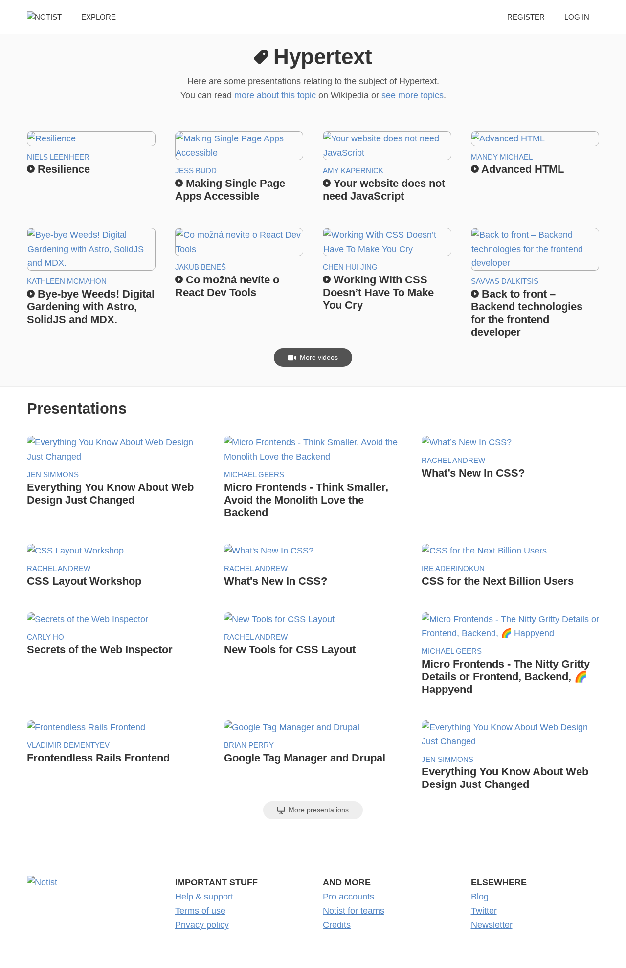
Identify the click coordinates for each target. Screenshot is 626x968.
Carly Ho (45, 637)
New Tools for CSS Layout (290, 650)
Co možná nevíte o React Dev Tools (227, 286)
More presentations (318, 810)
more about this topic (275, 95)
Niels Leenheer (58, 157)
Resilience (62, 169)
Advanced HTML (521, 169)
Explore (98, 17)
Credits (337, 925)
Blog (480, 896)
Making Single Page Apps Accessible (230, 189)
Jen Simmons (53, 474)
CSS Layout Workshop (84, 581)
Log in (576, 17)
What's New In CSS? (275, 581)
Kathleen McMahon (67, 281)
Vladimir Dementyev (68, 745)
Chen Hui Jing (350, 267)
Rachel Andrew (453, 460)
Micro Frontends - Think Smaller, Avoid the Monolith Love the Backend (306, 500)
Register (526, 17)
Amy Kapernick (353, 170)
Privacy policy (202, 925)
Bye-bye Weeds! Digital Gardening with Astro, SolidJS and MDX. (91, 306)
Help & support (204, 896)
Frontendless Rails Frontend (98, 758)
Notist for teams (353, 911)
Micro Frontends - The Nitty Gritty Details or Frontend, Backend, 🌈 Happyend (506, 676)
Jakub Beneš (200, 267)
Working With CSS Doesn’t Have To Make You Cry (378, 292)
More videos (318, 357)
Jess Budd (196, 170)
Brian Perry (249, 745)
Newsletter (492, 925)
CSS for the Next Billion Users (498, 581)
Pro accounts (348, 896)
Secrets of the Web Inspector (100, 650)
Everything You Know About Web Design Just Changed (110, 493)
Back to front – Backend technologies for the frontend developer (526, 313)
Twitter (484, 911)
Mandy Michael (502, 157)
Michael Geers (254, 474)
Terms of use (200, 911)
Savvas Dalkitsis (504, 281)
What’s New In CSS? (473, 473)
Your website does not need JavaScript (384, 189)
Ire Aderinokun (453, 568)
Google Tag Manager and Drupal (304, 758)
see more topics (412, 95)
